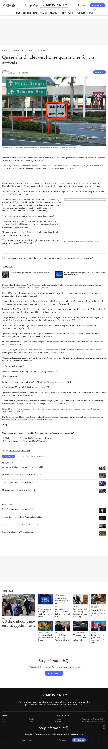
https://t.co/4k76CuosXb (38, 382)
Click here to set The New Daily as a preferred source (28, 438)
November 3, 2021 (42, 387)
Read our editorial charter (69, 705)
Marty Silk (5, 71)
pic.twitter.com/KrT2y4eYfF (62, 382)
